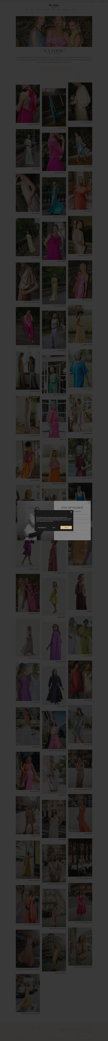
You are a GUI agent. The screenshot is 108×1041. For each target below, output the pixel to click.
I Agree (66, 527)
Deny (54, 527)
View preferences (42, 527)
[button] (71, 512)
